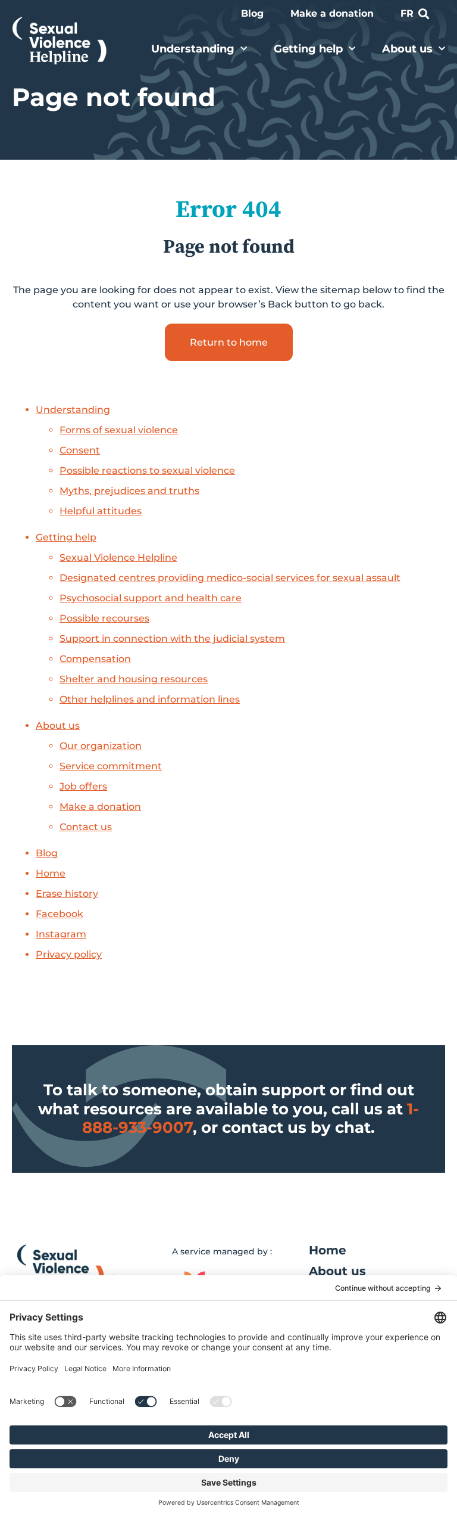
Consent (80, 450)
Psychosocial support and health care (151, 598)
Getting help (308, 48)
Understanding (192, 48)
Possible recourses (104, 618)
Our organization (101, 745)
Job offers (83, 786)
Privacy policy (69, 954)
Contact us (86, 826)
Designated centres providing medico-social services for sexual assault (230, 577)
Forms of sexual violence (119, 430)
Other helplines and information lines (150, 699)
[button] (423, 14)
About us (407, 48)
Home (50, 873)
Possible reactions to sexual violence (147, 470)
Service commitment (111, 766)
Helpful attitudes (101, 511)
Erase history (67, 893)
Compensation (95, 658)
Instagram (61, 934)
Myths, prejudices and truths (129, 490)
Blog (252, 13)
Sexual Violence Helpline (118, 557)
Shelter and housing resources (134, 679)
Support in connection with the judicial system (172, 638)
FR (407, 13)
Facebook (59, 913)
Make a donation (332, 13)
